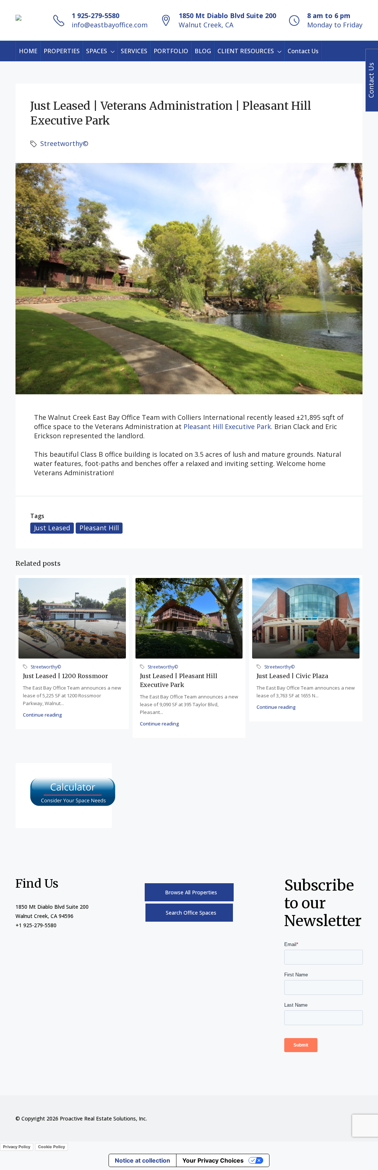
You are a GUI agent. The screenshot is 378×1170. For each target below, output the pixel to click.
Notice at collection (142, 1160)
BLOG (203, 51)
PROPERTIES (62, 51)
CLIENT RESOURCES (245, 51)
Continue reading (42, 714)
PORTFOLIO (171, 51)
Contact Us (303, 51)
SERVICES (134, 51)
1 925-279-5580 (95, 15)
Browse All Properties (191, 892)
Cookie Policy (51, 1146)
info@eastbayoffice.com (110, 24)
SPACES (96, 51)
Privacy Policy (16, 1146)
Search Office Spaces (191, 912)
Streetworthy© (64, 143)
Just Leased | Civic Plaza (292, 676)
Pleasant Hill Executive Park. (228, 426)
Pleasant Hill (99, 527)
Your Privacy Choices (213, 1160)
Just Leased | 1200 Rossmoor (65, 676)
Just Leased (52, 527)
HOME (28, 51)
